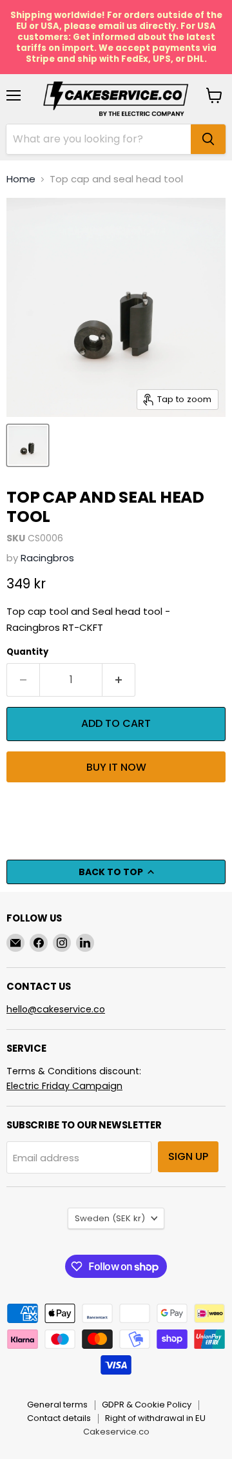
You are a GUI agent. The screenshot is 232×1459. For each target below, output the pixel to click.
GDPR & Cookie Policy (146, 1404)
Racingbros (47, 558)
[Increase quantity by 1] (118, 680)
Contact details (59, 1418)
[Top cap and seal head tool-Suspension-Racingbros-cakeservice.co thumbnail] (27, 445)
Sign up (188, 1156)
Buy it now (116, 767)
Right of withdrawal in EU (155, 1418)
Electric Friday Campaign (64, 1085)
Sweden (110, 1218)
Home (20, 178)
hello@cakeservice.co (55, 1009)
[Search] (208, 139)
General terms (57, 1404)
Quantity (27, 652)
